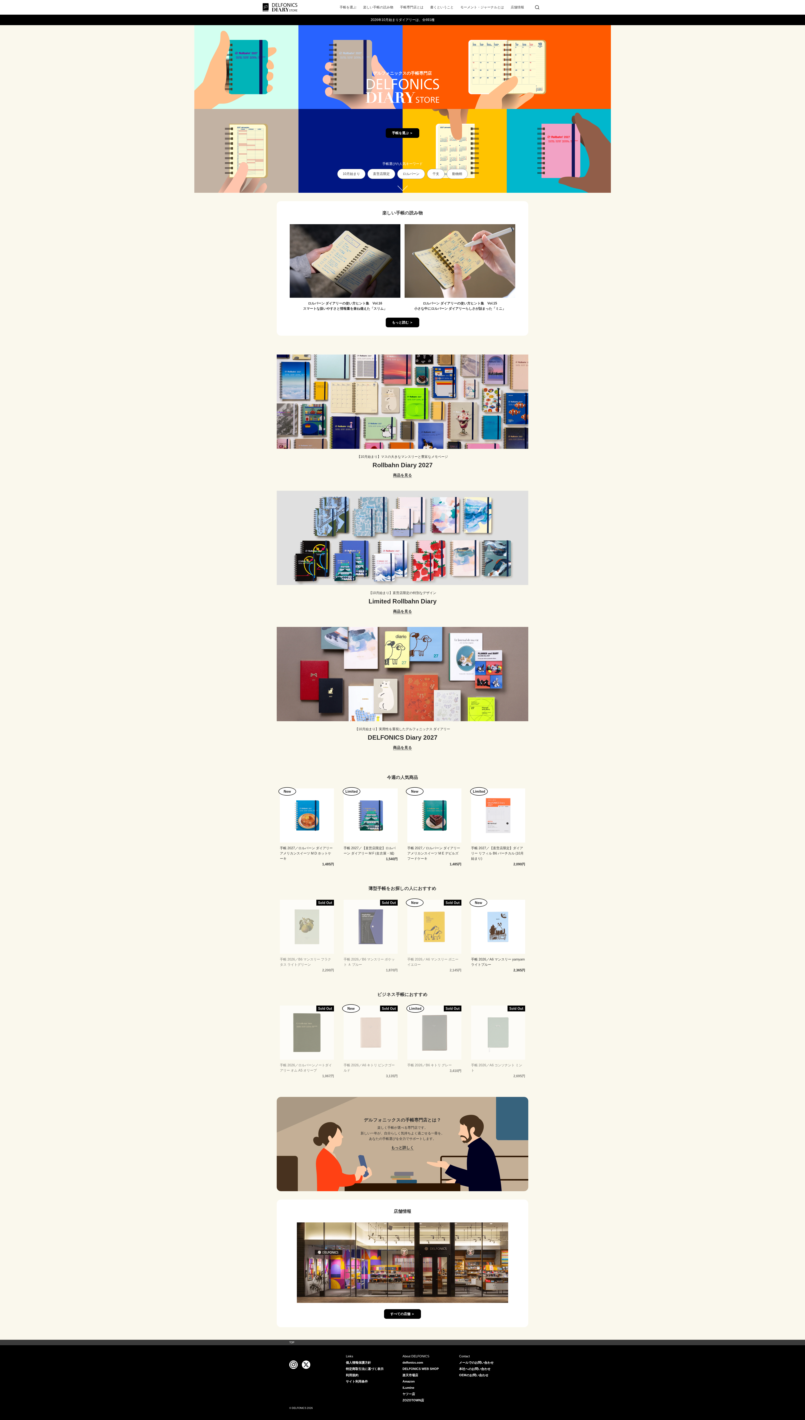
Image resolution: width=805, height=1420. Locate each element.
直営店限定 (381, 174)
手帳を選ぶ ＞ (402, 133)
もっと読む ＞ (402, 322)
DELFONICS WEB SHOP (420, 1369)
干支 (435, 174)
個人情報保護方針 (358, 1362)
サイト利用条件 (357, 1381)
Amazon (408, 1381)
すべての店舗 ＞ (402, 1314)
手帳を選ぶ (348, 7)
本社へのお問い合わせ (475, 1369)
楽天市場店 (410, 1375)
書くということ (442, 7)
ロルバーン (411, 174)
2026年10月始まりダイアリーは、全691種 (403, 20)
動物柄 (457, 174)
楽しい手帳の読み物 (378, 7)
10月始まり (351, 174)
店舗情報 (517, 7)
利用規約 (352, 1375)
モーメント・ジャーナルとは (482, 7)
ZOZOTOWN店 (413, 1400)
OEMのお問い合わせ (473, 1375)
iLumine (408, 1387)
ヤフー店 (408, 1394)
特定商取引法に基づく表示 (365, 1369)
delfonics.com (412, 1362)
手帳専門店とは (411, 7)
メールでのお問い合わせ (476, 1362)
